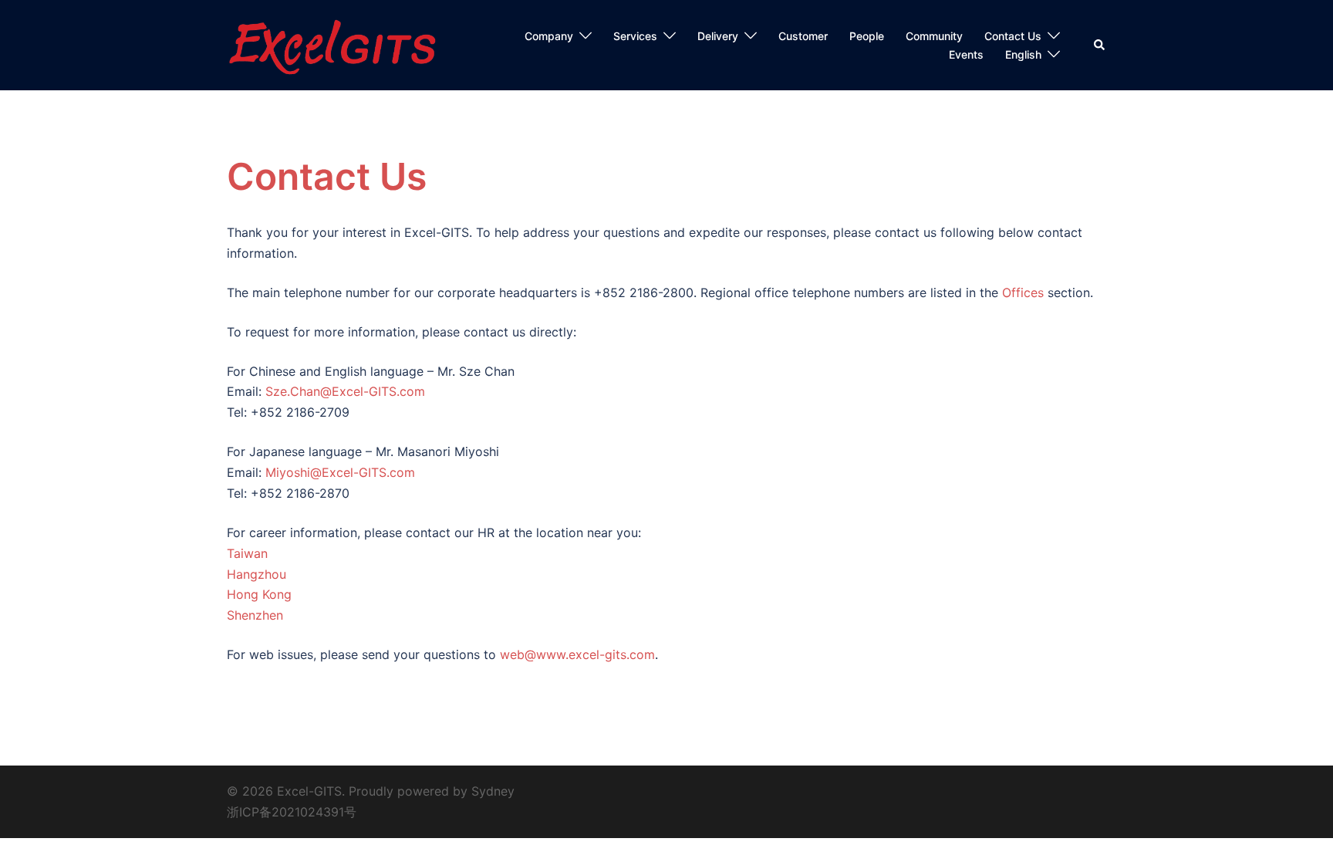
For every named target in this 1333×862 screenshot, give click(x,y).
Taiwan (247, 553)
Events (966, 54)
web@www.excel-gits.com (577, 654)
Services (635, 35)
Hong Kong (259, 594)
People (866, 35)
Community (934, 35)
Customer (803, 35)
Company (549, 35)
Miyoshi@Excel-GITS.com (340, 472)
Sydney (493, 791)
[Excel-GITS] (335, 44)
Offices (1023, 292)
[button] (1100, 45)
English (1023, 54)
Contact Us (1012, 35)
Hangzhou (256, 574)
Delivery (717, 35)
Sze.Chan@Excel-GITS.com (345, 391)
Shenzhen (255, 615)
